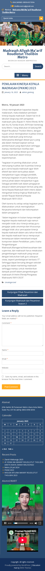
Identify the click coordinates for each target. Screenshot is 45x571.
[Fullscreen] (40, 523)
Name (5, 350)
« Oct (4, 449)
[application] (22, 505)
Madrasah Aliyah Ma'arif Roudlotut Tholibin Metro (22, 54)
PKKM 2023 (9, 470)
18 (17, 437)
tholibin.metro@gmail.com (24, 6)
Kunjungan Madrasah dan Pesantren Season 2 (22, 302)
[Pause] (5, 523)
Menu (25, 75)
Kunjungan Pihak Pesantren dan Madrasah (22, 294)
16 (5, 437)
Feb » (10, 449)
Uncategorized (10, 282)
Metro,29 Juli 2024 (11, 467)
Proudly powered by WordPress (17, 565)
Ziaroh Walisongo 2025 (13, 459)
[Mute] (36, 523)
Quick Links (8, 18)
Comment (7, 323)
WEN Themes (25, 568)
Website (5, 368)
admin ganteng (28, 92)
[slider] (20, 523)
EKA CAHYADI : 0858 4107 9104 (23, 2)
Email (5, 359)
